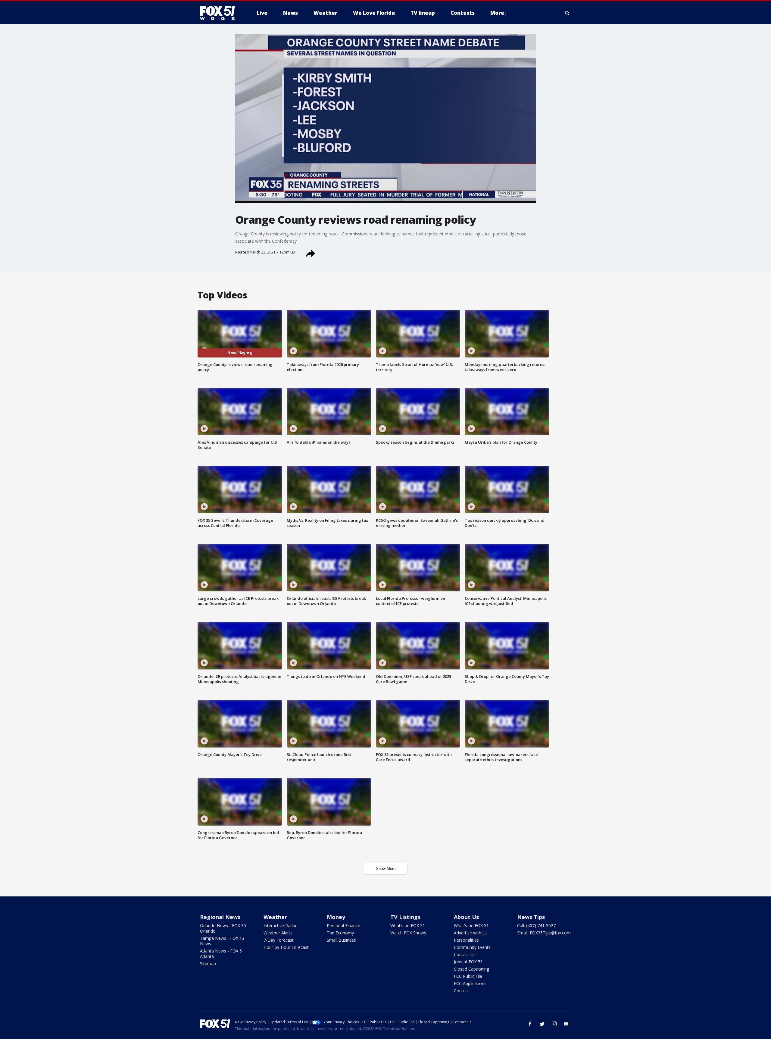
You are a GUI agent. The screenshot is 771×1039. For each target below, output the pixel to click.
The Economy (340, 933)
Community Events (472, 947)
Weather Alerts (278, 933)
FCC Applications (470, 983)
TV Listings (405, 917)
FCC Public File (468, 976)
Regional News (220, 917)
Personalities (466, 940)
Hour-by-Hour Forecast (286, 947)
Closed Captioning (471, 969)
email (566, 1024)
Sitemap (208, 963)
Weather (275, 917)
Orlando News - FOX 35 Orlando (223, 928)
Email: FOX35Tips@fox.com (544, 933)
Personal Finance (343, 925)
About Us (466, 917)
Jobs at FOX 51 (468, 962)
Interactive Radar (280, 925)
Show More (385, 868)
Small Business (341, 940)
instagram (554, 1024)
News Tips (531, 917)
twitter (542, 1024)
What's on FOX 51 (471, 925)
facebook (530, 1024)
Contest (461, 990)
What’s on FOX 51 (407, 925)
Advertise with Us (471, 933)
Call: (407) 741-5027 (536, 925)
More (497, 12)
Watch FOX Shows (408, 933)
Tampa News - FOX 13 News (222, 940)
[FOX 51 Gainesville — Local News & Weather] (220, 13)
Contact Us (465, 954)
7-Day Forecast (279, 940)
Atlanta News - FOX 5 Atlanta (221, 953)
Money (336, 917)
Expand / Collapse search (567, 12)
